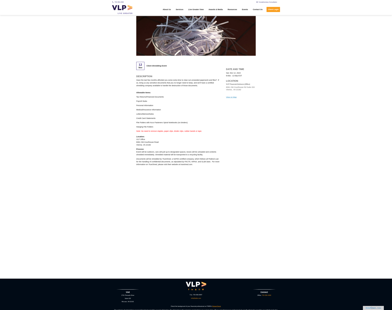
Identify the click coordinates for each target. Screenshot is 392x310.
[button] (167, 9)
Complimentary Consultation (268, 2)
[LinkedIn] (227, 2)
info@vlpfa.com (196, 298)
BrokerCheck (216, 306)
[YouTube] (233, 2)
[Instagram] (199, 289)
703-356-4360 (119, 2)
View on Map (231, 97)
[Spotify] (250, 2)
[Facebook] (238, 2)
